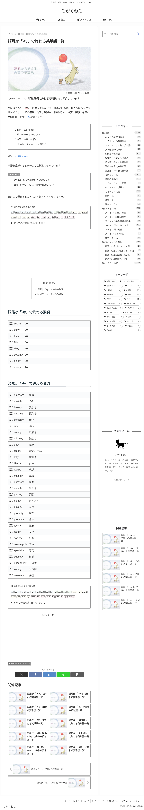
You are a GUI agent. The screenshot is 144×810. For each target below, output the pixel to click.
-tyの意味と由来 (21, 156)
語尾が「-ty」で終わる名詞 (50, 294)
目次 (45, 283)
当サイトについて (81, 801)
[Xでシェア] (21, 674)
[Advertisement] (49, 253)
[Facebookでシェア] (35, 674)
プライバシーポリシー (131, 801)
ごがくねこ (121, 454)
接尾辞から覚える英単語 (20, 663)
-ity (28, 117)
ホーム (67, 801)
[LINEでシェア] (63, 674)
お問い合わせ (113, 801)
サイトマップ (98, 801)
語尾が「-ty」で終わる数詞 (50, 289)
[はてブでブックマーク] (49, 674)
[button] (77, 674)
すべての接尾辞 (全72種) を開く (29, 223)
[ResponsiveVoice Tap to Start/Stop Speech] (11, 323)
